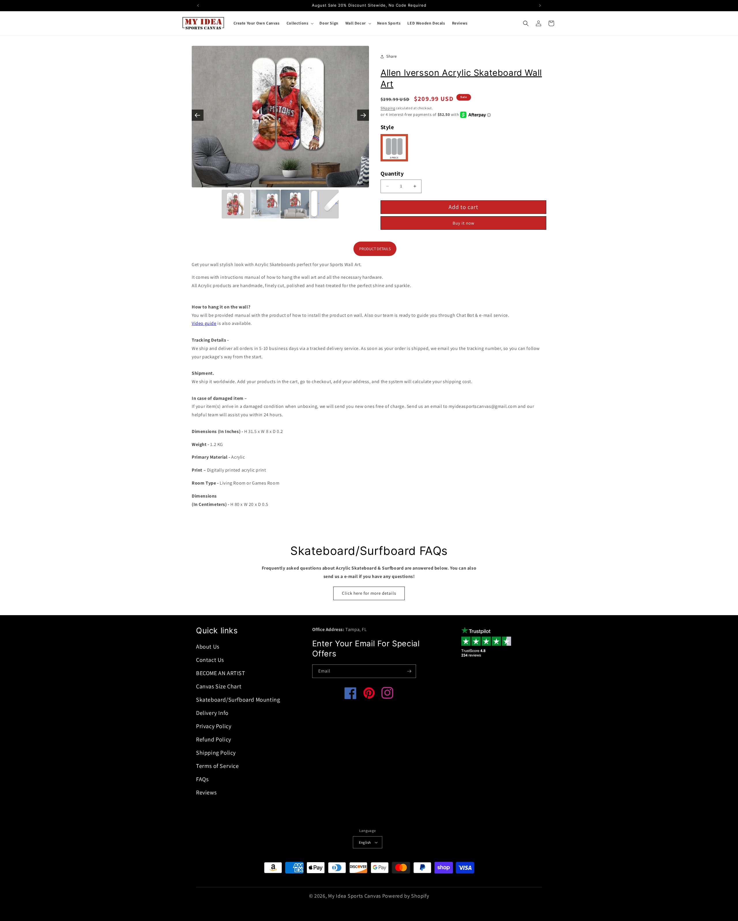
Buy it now (464, 223)
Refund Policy (213, 739)
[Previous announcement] (198, 5)
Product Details (375, 248)
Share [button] (391, 56)
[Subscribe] (409, 671)
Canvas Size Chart (218, 686)
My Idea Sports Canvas (354, 895)
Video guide (204, 323)
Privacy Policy (213, 726)
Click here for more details (369, 593)
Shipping (388, 108)
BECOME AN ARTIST (220, 673)
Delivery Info (212, 713)
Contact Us (210, 660)
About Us (207, 646)
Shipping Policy (216, 752)
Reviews (206, 792)
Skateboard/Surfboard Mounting (238, 699)
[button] (299, 23)
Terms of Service (217, 766)
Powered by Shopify (405, 895)
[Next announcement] (540, 5)
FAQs (202, 779)
